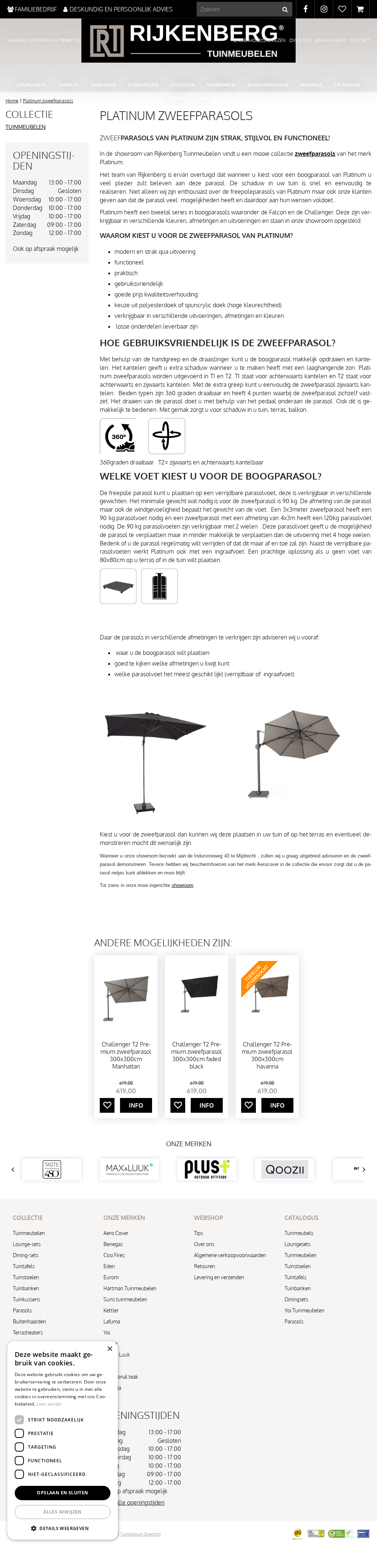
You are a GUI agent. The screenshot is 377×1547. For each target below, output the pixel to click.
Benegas (113, 1244)
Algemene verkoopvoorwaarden (230, 1255)
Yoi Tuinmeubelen (304, 1310)
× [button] (109, 1349)
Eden (109, 1266)
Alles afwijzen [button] (62, 1512)
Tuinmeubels (299, 1233)
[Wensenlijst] (342, 9)
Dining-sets (25, 1255)
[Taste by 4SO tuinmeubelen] (51, 1169)
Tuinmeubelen (26, 126)
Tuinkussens (26, 1299)
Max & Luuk (116, 1354)
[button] (62, 1528)
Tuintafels (24, 1266)
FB (305, 9)
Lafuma (111, 1321)
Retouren (204, 1266)
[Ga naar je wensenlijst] (342, 9)
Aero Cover (115, 1233)
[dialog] (62, 1440)
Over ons (204, 1244)
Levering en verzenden (219, 1277)
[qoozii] (284, 1169)
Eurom (111, 1277)
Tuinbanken (26, 1288)
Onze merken (188, 1144)
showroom (182, 885)
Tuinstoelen (26, 1277)
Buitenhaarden (29, 1321)
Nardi (109, 1365)
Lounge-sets (26, 1244)
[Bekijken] (360, 9)
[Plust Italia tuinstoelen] (207, 1169)
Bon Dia (112, 1388)
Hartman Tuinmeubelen (129, 1288)
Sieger (110, 1343)
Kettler (111, 1310)
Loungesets (297, 1244)
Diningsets (296, 1299)
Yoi (106, 1332)
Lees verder (49, 1404)
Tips (198, 1233)
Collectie (29, 114)
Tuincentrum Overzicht (141, 1534)
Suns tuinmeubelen (125, 1299)
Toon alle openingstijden (133, 1502)
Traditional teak (120, 1377)
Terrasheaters (28, 1332)
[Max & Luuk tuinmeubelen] (129, 1169)
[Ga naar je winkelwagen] (360, 9)
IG (324, 9)
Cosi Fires (113, 1255)
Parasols (22, 1310)
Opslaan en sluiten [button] (62, 1493)
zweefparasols (315, 153)
